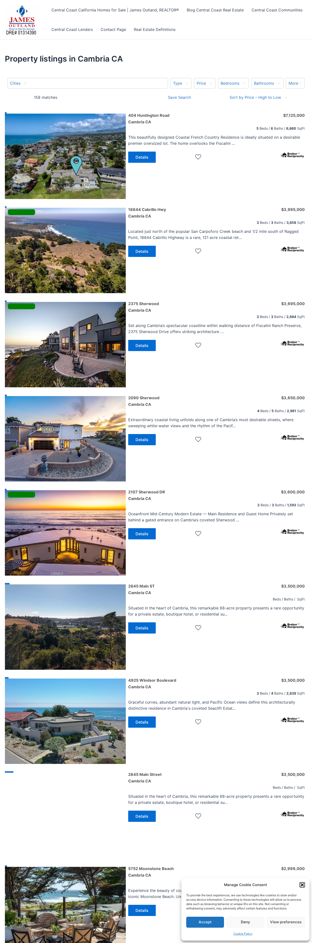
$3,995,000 (293, 209)
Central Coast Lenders (72, 29)
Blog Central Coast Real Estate (215, 10)
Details (142, 157)
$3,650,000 (293, 397)
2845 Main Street (145, 777)
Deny (245, 922)
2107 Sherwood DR (146, 495)
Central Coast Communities (277, 10)
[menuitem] (87, 83)
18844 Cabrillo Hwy (147, 212)
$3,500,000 (293, 586)
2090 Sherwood (143, 401)
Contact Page (113, 29)
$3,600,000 (293, 492)
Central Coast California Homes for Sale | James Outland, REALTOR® (115, 10)
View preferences (286, 922)
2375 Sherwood (143, 306)
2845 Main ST (141, 589)
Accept (205, 922)
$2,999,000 (293, 868)
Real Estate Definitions (155, 29)
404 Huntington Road (148, 118)
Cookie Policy (243, 933)
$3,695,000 (293, 303)
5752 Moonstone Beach (151, 871)
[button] (302, 884)
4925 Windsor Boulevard (152, 683)
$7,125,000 (294, 115)
